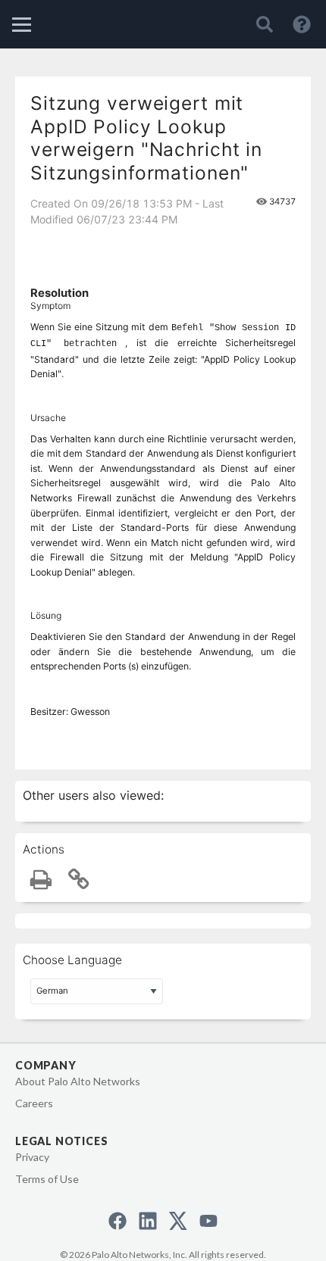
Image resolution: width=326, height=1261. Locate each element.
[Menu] (21, 24)
